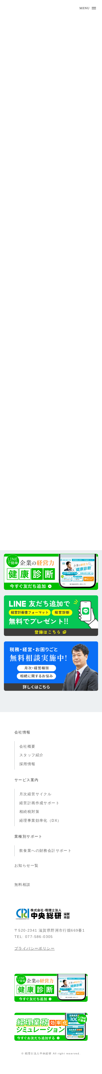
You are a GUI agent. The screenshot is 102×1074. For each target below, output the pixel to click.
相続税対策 (29, 811)
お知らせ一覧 (26, 865)
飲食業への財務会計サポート (45, 850)
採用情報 (27, 764)
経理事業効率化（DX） (40, 820)
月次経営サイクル (35, 794)
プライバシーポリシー (34, 948)
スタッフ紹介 (31, 755)
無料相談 (22, 884)
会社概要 (27, 746)
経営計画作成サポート (39, 803)
